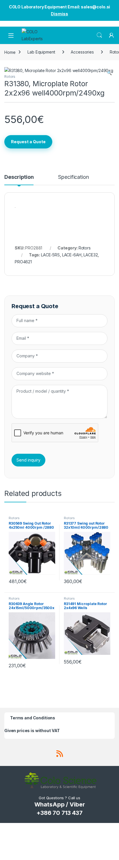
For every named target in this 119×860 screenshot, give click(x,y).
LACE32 (90, 254)
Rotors (9, 76)
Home (9, 51)
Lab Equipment (41, 51)
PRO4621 (23, 261)
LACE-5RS (50, 254)
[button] (109, 72)
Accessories (82, 51)
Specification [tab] (73, 177)
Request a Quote (28, 141)
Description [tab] (19, 177)
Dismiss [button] (59, 13)
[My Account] (111, 35)
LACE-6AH (71, 254)
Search (99, 35)
